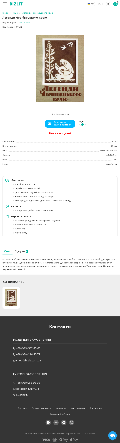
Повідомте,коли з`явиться (62, 123)
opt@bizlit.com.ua (27, 388)
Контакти (61, 408)
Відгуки (21, 251)
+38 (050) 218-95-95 (28, 382)
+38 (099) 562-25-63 (28, 348)
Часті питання (78, 408)
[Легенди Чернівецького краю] (60, 68)
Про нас (22, 408)
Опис (7, 251)
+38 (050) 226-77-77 (28, 354)
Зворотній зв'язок (60, 414)
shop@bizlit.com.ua (28, 360)
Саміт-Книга (24, 23)
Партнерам (96, 408)
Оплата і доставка (41, 408)
